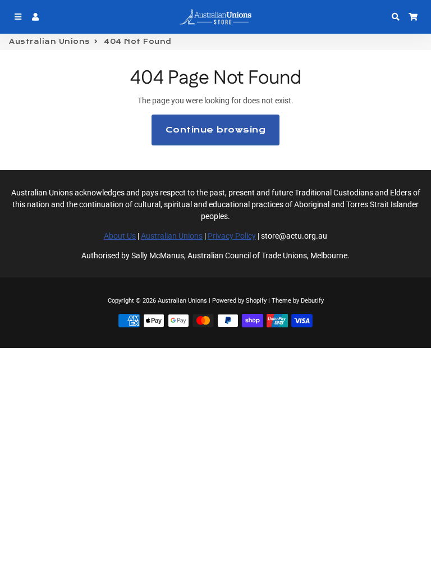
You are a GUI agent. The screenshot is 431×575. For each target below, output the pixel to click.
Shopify (256, 300)
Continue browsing (216, 130)
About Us (120, 235)
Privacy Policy (232, 235)
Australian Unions (49, 41)
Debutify (312, 300)
